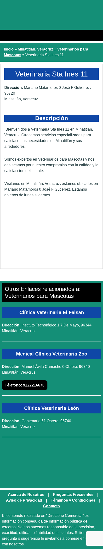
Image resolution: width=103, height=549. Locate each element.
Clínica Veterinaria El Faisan (51, 312)
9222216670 (25, 385)
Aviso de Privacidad (24, 500)
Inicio (9, 49)
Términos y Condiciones (73, 500)
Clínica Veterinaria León (51, 408)
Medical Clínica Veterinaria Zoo (51, 353)
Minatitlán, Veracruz (35, 49)
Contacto (51, 506)
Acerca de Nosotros (26, 495)
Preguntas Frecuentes (73, 495)
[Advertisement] (51, 235)
